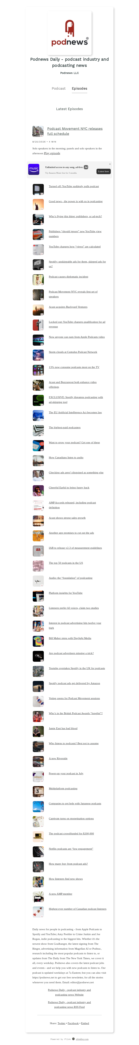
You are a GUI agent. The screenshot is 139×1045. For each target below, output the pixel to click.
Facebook (73, 1023)
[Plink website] (73, 1039)
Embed (85, 1023)
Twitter (61, 1023)
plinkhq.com (82, 1039)
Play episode (52, 153)
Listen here (103, 171)
